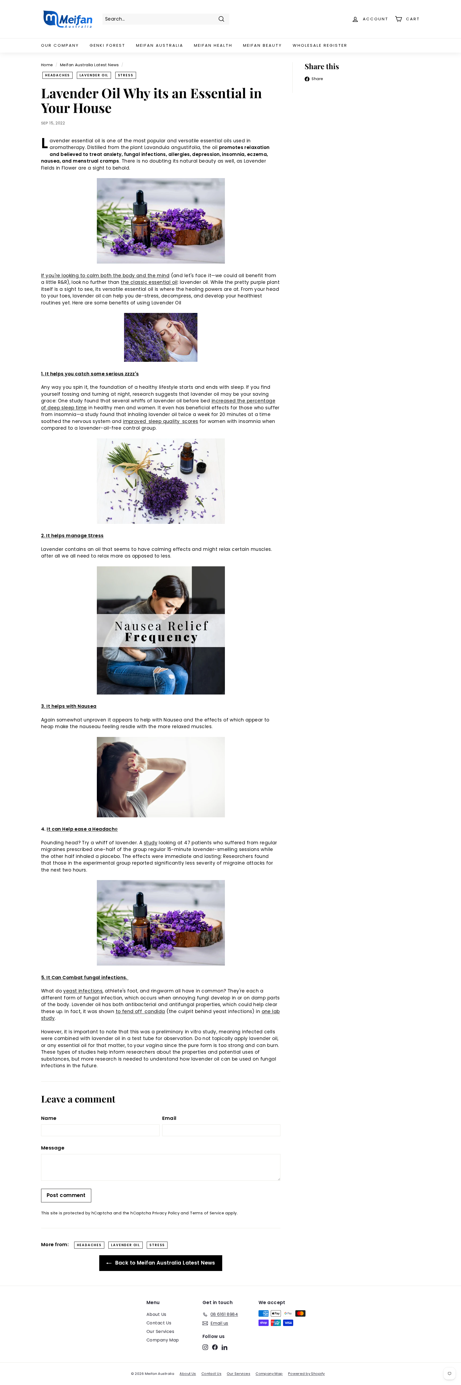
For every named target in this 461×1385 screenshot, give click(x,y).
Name (49, 1118)
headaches (57, 75)
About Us (156, 1314)
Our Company (60, 45)
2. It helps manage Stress (72, 535)
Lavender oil (94, 75)
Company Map (162, 1340)
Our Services (160, 1331)
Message (52, 1147)
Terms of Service (207, 1213)
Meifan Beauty (262, 45)
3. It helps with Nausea (69, 706)
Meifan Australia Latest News (89, 65)
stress (125, 75)
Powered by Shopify (306, 1373)
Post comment (66, 1195)
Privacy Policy (166, 1213)
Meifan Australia (159, 45)
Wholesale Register (320, 45)
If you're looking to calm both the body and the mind (105, 275)
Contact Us (158, 1323)
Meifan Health (213, 45)
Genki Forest (107, 45)
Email (169, 1118)
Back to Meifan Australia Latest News (164, 1262)
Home (47, 65)
